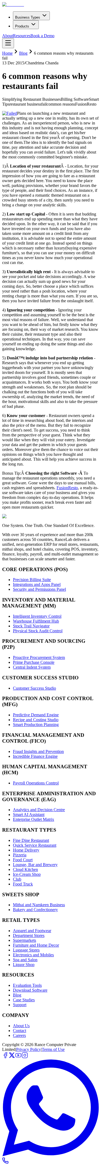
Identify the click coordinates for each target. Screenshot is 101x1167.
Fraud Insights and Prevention (38, 751)
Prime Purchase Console (33, 662)
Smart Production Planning (36, 724)
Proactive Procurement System (39, 657)
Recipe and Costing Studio (35, 719)
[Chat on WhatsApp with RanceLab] (50, 1154)
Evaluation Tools (27, 985)
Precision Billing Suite (32, 579)
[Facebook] (5, 1057)
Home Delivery (26, 850)
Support (19, 1004)
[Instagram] (25, 1057)
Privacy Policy (28, 1049)
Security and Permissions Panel (39, 589)
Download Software (30, 990)
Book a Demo (42, 35)
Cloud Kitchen (25, 869)
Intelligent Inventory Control (37, 616)
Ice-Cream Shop (27, 874)
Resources (21, 35)
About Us (21, 1025)
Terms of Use (53, 1049)
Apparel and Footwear (32, 930)
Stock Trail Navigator (31, 626)
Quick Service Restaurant (34, 845)
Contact (19, 1030)
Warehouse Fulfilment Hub (36, 621)
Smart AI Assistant (28, 814)
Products (22, 26)
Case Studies (24, 1000)
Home (7, 53)
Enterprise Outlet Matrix (33, 819)
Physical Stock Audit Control (37, 630)
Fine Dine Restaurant (31, 840)
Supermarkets (24, 940)
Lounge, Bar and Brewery (35, 864)
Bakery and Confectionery (35, 909)
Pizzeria (19, 855)
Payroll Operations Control (36, 783)
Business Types (27, 17)
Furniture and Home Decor (36, 945)
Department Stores (28, 935)
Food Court (23, 859)
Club (17, 879)
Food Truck (23, 884)
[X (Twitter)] (12, 1057)
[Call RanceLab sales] (5, 1162)
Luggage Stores (26, 950)
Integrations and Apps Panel (37, 584)
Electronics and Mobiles (33, 955)
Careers (19, 1035)
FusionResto (67, 487)
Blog (23, 53)
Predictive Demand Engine (36, 715)
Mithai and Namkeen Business (39, 904)
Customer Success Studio (34, 688)
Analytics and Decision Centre (39, 809)
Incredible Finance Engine (35, 756)
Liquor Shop (23, 964)
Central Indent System (32, 667)
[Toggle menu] (8, 43)
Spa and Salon (25, 959)
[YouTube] (18, 1057)
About (7, 35)
